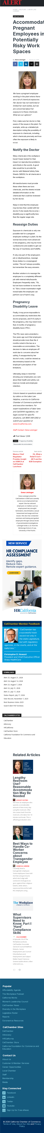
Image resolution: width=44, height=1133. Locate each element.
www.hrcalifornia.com (22, 424)
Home (15, 9)
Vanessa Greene (22, 866)
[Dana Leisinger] (27, 481)
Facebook (11, 1093)
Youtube (10, 1106)
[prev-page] (14, 970)
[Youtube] (4, 1106)
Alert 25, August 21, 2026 (13, 677)
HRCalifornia (8, 727)
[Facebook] (15, 64)
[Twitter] (20, 64)
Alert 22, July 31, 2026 (12, 688)
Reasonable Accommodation (23, 444)
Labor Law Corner (18, 16)
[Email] (31, 64)
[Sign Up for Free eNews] (4, 1110)
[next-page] (19, 970)
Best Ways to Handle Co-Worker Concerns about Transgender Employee (23, 853)
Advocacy (7, 724)
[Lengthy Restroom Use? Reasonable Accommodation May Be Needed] (23, 767)
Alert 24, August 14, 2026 (13, 681)
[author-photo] (14, 800)
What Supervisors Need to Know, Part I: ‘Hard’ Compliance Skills (22, 924)
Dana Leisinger (20, 60)
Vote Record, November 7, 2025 (16, 699)
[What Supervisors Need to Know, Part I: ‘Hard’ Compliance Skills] (23, 904)
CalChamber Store (11, 731)
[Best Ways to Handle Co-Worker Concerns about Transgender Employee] (23, 833)
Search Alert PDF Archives (13, 706)
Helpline (22, 9)
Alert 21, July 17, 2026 (12, 692)
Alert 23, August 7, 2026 (13, 684)
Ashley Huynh (22, 800)
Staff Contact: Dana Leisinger (25, 430)
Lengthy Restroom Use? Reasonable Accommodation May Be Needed (22, 787)
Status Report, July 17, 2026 (14, 695)
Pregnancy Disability (26, 441)
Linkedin (10, 1097)
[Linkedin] (26, 64)
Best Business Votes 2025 (14, 702)
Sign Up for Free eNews (18, 1110)
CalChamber (8, 720)
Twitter (10, 1101)
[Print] (36, 64)
